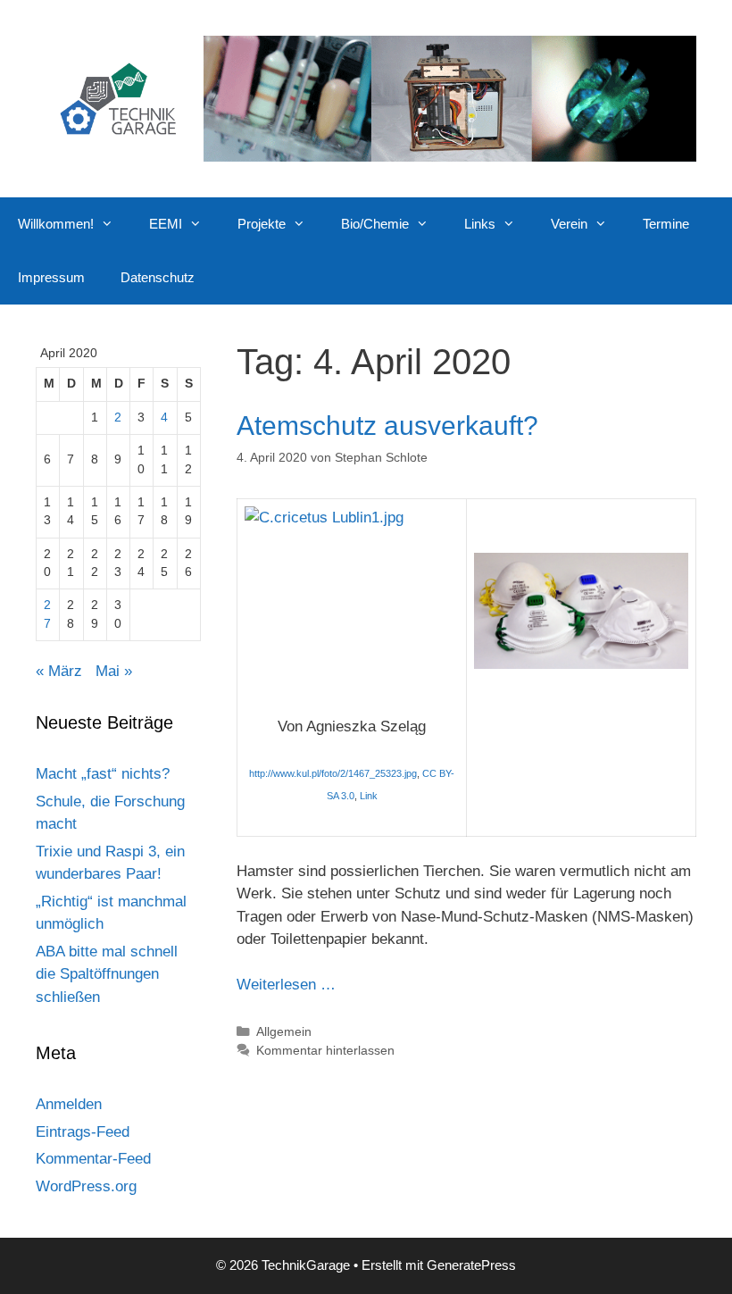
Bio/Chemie (375, 223)
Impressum (51, 277)
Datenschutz (158, 277)
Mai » (114, 671)
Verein (569, 223)
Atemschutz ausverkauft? (387, 425)
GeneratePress (471, 1265)
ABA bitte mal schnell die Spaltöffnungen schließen (107, 974)
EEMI (165, 223)
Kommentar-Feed (93, 1158)
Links (479, 223)
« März (59, 671)
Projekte (261, 223)
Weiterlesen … (286, 984)
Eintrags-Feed (82, 1131)
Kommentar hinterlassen (325, 1050)
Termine (666, 223)
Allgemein (284, 1031)
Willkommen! (56, 223)
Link (369, 795)
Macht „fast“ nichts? (103, 773)
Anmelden (69, 1104)
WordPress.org (86, 1186)
